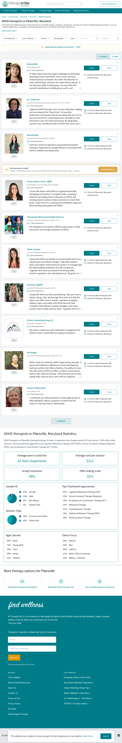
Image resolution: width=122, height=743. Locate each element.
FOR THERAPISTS (109, 4)
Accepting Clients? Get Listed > (77, 677)
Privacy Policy (14, 703)
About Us (12, 687)
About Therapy (28, 10)
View (109, 68)
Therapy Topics (45, 10)
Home (4, 17)
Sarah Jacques (33, 249)
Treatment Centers (81, 10)
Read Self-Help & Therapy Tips (61, 587)
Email (91, 68)
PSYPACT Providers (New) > (76, 703)
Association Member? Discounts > (79, 682)
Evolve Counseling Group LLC (40, 320)
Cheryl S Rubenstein (36, 388)
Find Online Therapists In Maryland (22, 587)
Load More (61, 421)
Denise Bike (32, 64)
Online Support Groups (18, 714)
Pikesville (32, 17)
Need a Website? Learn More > (77, 693)
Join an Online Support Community (100, 587)
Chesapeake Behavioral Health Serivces (45, 217)
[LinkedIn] (118, 735)
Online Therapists (62, 10)
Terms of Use (14, 698)
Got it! (106, 736)
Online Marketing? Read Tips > (77, 687)
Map (116, 56)
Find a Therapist (10, 10)
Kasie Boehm (33, 135)
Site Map (12, 708)
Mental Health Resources (19, 682)
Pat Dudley (32, 352)
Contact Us (13, 693)
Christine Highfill (35, 284)
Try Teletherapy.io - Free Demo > (78, 698)
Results (104, 56)
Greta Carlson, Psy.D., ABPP (39, 181)
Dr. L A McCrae (33, 99)
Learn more (87, 736)
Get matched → (108, 169)
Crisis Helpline (14, 677)
